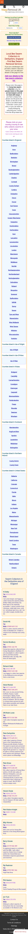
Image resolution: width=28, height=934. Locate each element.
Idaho (14, 496)
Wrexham (14, 416)
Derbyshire (14, 194)
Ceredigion (14, 384)
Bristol (14, 166)
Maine (14, 512)
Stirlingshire (14, 448)
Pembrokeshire (14, 400)
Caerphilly (14, 376)
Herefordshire (14, 226)
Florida (14, 492)
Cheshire (14, 178)
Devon (14, 198)
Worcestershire (14, 334)
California (14, 480)
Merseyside (14, 258)
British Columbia (14, 560)
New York (14, 528)
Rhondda (14, 408)
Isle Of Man (14, 361)
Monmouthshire (14, 396)
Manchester (14, 254)
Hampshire (14, 222)
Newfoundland (14, 564)
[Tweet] (14, 7)
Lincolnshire (14, 246)
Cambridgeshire (14, 174)
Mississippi (14, 524)
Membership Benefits (14, 41)
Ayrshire (14, 436)
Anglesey (14, 146)
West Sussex (14, 326)
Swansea (14, 412)
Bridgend (14, 372)
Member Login (14, 44)
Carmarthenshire (14, 380)
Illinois (14, 500)
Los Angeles (14, 508)
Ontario (14, 568)
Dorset (14, 202)
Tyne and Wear (14, 314)
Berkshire (14, 158)
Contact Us (14, 919)
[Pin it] (23, 7)
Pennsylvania (14, 532)
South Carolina (14, 540)
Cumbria (14, 190)
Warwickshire (14, 318)
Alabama (14, 476)
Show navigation (2, 2)
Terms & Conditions (14, 923)
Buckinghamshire (14, 170)
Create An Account (14, 37)
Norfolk (14, 266)
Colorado (14, 484)
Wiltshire (14, 330)
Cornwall (14, 182)
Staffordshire (14, 298)
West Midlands (14, 322)
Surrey (14, 306)
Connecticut (14, 488)
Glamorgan (14, 388)
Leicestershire (14, 242)
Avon (14, 150)
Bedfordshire (14, 154)
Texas (14, 544)
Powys (14, 404)
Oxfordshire (14, 282)
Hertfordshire (14, 230)
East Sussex (14, 206)
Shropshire (14, 290)
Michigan (14, 520)
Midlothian (14, 444)
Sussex (14, 310)
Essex (14, 210)
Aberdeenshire (14, 427)
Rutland (14, 286)
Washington (14, 548)
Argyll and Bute (14, 431)
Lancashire (14, 238)
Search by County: (14, 25)
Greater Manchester (14, 218)
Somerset (14, 294)
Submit (16, 22)
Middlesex (14, 262)
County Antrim (14, 461)
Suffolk (14, 302)
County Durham (14, 186)
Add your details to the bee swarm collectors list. (14, 78)
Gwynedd (14, 392)
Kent (14, 234)
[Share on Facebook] (5, 7)
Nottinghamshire (14, 278)
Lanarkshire (14, 440)
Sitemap (14, 926)
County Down (14, 465)
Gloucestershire (14, 214)
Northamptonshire (14, 270)
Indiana (14, 504)
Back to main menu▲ (20, 931)
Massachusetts (14, 516)
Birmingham (14, 162)
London (14, 250)
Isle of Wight (14, 350)
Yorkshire (14, 338)
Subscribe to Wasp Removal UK (14, 929)
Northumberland (14, 274)
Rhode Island (14, 536)
